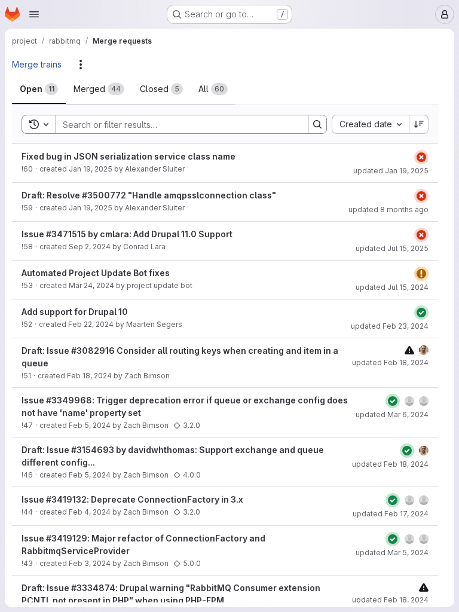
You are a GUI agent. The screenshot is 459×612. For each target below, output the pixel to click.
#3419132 (66, 499)
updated (391, 170)
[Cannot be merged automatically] (409, 350)
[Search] (317, 124)
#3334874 (93, 588)
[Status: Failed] (421, 157)
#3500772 (104, 195)
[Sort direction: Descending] (419, 124)
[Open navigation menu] (34, 14)
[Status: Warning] (421, 274)
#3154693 (92, 450)
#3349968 (69, 400)
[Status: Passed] (421, 312)
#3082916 (93, 350)
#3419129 (66, 538)
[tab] (39, 89)
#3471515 (66, 234)
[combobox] (370, 124)
